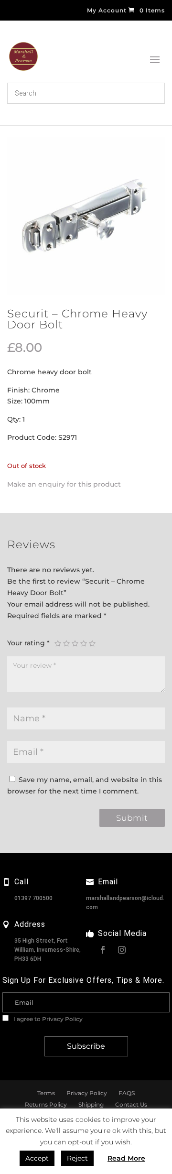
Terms (46, 1093)
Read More (126, 1158)
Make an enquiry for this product (64, 484)
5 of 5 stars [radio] (92, 643)
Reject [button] (77, 1158)
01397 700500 (33, 898)
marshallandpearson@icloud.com (125, 903)
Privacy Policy (62, 1018)
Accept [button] (37, 1158)
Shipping (91, 1104)
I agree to (47, 1018)
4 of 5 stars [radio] (83, 643)
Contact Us (131, 1104)
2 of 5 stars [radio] (66, 643)
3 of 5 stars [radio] (75, 643)
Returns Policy (46, 1104)
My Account (107, 11)
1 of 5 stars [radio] (57, 643)
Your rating (28, 643)
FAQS (126, 1093)
